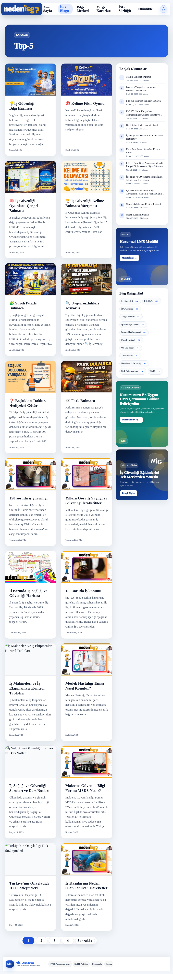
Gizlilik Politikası (81, 964)
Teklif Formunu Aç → (131, 419)
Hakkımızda (97, 964)
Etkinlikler (146, 9)
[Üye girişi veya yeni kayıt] (163, 9)
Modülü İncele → (129, 258)
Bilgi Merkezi (83, 9)
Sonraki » (85, 940)
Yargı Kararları (103, 9)
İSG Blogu (64, 9)
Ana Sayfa (47, 9)
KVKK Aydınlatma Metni (60, 964)
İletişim (109, 964)
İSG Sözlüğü (125, 9)
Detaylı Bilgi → (128, 493)
